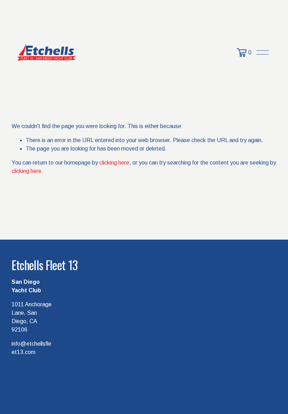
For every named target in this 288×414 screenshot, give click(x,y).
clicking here (114, 163)
